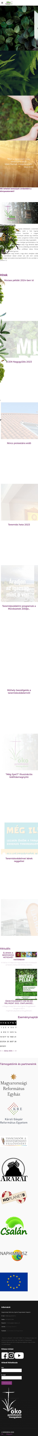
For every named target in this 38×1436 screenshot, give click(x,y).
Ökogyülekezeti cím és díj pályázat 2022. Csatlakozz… (19, 1002)
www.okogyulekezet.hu (11, 1326)
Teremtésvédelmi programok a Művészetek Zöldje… (19, 607)
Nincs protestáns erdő (19, 443)
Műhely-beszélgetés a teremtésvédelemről (19, 691)
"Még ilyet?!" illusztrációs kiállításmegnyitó (19, 775)
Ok (2, 1434)
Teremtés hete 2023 (19, 524)
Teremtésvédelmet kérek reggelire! (19, 860)
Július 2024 (8, 1051)
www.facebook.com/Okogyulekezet (14, 1330)
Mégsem (9, 1434)
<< (0, 1051)
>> (16, 1051)
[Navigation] (2, 3)
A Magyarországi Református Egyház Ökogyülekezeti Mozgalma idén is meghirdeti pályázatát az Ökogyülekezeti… (19, 1008)
